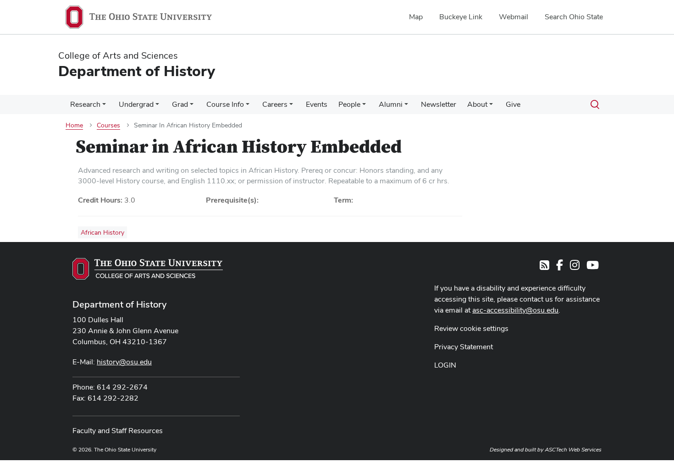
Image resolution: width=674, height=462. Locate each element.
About (477, 104)
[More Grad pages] (191, 106)
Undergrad (136, 104)
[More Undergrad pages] (157, 106)
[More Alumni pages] (406, 106)
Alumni (391, 104)
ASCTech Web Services (573, 449)
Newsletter (438, 104)
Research (85, 104)
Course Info (225, 104)
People (349, 104)
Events (316, 104)
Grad (180, 104)
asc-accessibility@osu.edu (515, 310)
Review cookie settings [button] (471, 328)
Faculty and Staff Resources (117, 430)
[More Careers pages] (291, 106)
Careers (274, 104)
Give (513, 104)
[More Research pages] (104, 106)
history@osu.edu (124, 362)
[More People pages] (364, 106)
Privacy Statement (463, 347)
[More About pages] (491, 106)
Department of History (119, 304)
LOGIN (445, 365)
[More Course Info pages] (247, 106)
